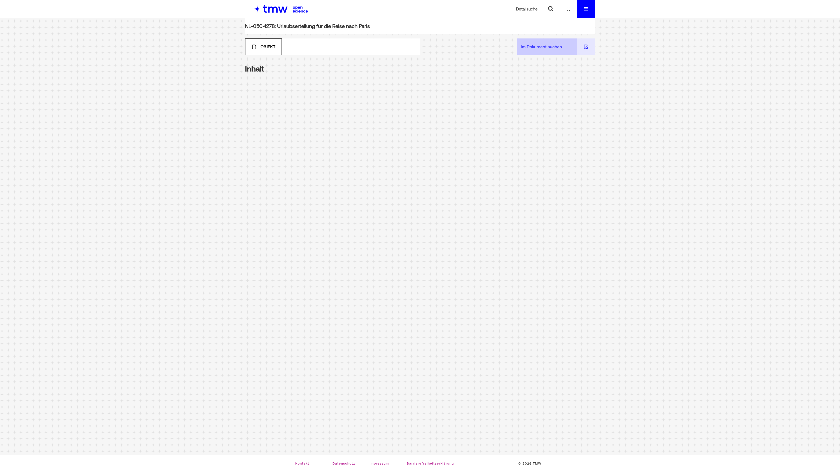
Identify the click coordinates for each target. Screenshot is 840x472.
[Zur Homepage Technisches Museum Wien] (269, 9)
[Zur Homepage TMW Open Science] (300, 9)
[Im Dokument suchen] (586, 46)
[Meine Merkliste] (568, 9)
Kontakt (302, 463)
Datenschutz (343, 463)
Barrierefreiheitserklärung (430, 463)
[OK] (551, 9)
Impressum (379, 463)
